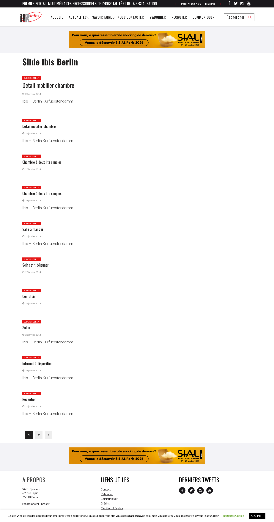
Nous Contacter (131, 17)
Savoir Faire (102, 17)
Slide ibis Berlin (32, 78)
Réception (29, 399)
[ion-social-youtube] (249, 4)
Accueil (57, 17)
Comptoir (28, 296)
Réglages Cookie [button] (233, 515)
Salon (26, 327)
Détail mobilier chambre (48, 85)
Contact (106, 489)
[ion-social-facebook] (229, 4)
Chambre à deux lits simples (42, 162)
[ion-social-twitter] (236, 4)
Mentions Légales (112, 508)
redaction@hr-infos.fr (36, 503)
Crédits (105, 503)
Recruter (179, 17)
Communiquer (204, 17)
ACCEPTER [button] (257, 515)
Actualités (78, 17)
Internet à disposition (37, 363)
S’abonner (157, 17)
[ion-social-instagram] (242, 4)
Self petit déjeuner (35, 265)
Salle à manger (32, 229)
